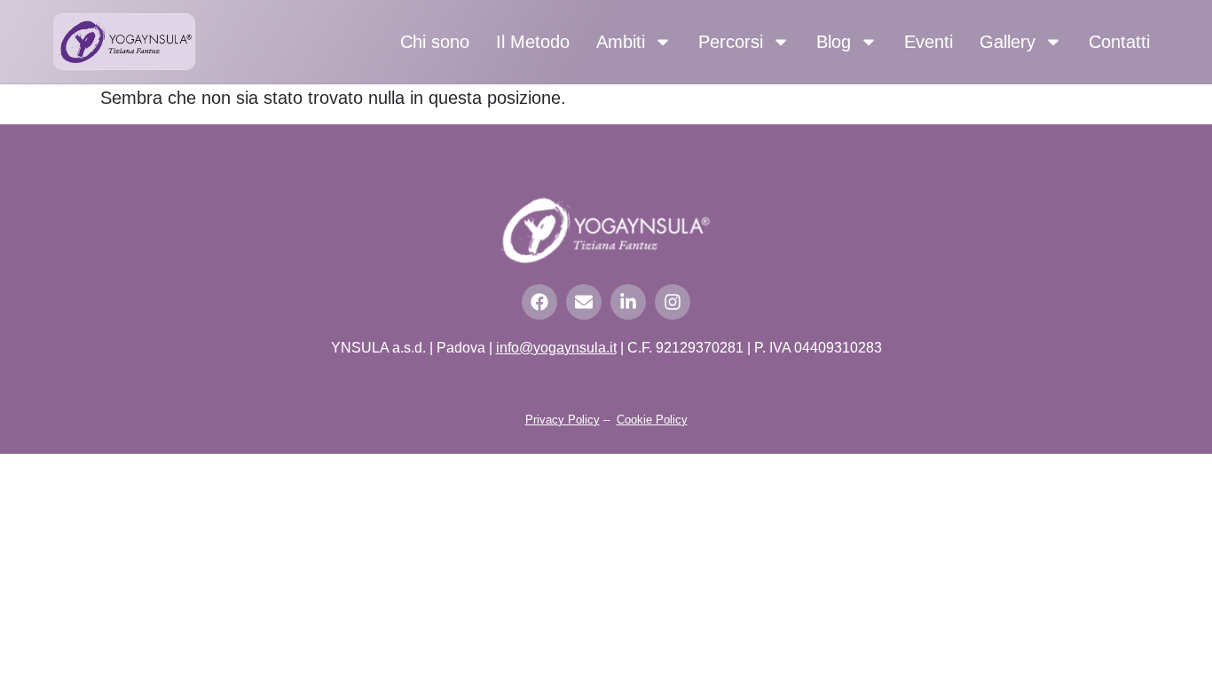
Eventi (928, 42)
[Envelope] (584, 302)
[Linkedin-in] (628, 302)
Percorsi (730, 42)
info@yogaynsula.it (556, 347)
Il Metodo (533, 42)
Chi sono (434, 42)
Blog (833, 42)
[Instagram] (672, 302)
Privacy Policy (562, 419)
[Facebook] (539, 302)
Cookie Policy (652, 419)
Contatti (1119, 42)
